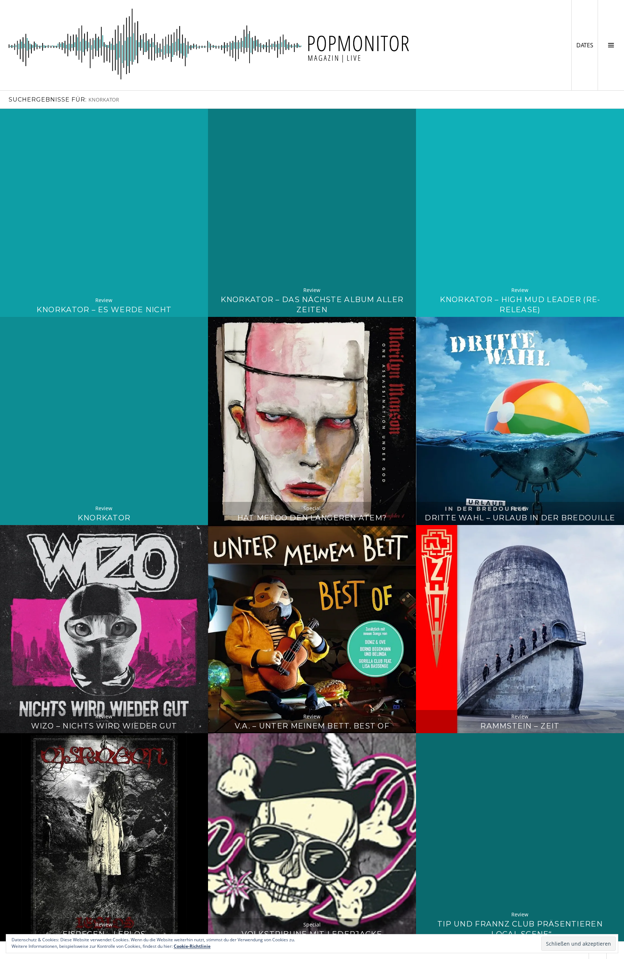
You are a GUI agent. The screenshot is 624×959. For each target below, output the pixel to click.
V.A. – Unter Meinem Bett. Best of (312, 725)
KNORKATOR (104, 517)
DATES (587, 45)
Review (103, 300)
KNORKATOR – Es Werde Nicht (104, 309)
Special (312, 508)
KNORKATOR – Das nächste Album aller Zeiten (312, 304)
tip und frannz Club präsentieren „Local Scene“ (520, 928)
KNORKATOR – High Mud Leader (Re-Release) (520, 304)
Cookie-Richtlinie (192, 946)
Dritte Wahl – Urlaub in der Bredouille (520, 517)
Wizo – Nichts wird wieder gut (104, 725)
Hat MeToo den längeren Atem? (312, 517)
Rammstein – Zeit (519, 725)
